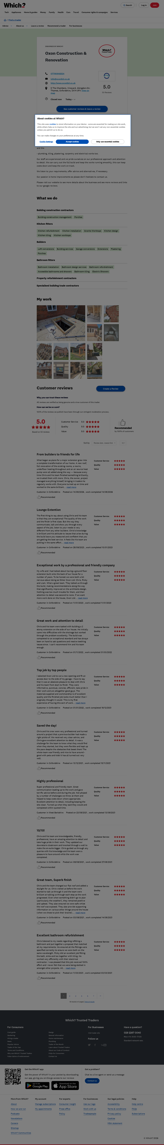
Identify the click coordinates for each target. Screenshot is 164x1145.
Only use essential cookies (107, 141)
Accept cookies (72, 141)
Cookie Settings (46, 141)
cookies (52, 124)
